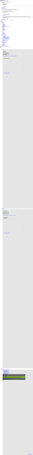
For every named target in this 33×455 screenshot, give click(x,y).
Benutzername (4, 2)
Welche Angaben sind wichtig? (5, 18)
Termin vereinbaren (5, 35)
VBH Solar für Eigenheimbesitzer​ (6, 26)
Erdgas (3, 23)
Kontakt (2, 7)
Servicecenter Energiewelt (6, 369)
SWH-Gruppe (4, 44)
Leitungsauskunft (4, 34)
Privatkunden (2, 22)
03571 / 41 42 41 (4, 15)
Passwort (4, 3)
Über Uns (2, 41)
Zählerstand (2, 19)
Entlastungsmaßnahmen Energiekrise (6, 38)
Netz (1, 368)
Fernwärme (4, 28)
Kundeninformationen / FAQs (7, 373)
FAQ (3, 39)
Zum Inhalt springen (2, 0)
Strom (3, 27)
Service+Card (5, 370)
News (3, 43)
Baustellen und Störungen (4, 8)
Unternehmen (4, 42)
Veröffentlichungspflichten (5, 40)
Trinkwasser (4, 24)
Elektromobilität (4, 25)
